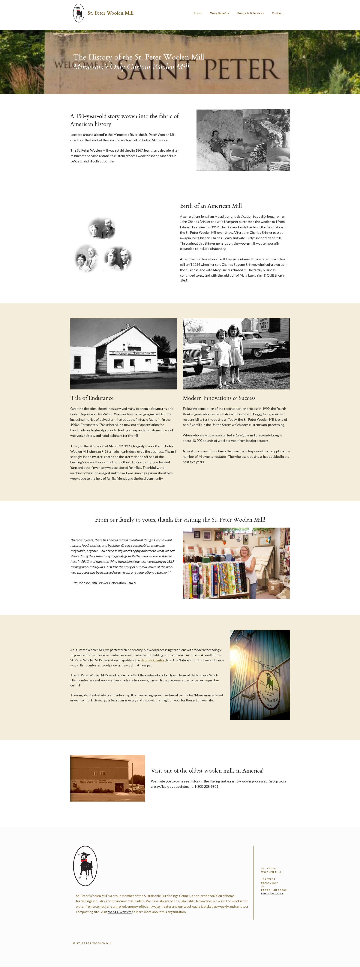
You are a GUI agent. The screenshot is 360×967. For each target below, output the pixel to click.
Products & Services (250, 13)
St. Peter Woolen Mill (111, 13)
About (198, 13)
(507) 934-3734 (272, 893)
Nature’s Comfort (153, 660)
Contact (277, 13)
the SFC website (120, 912)
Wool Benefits (219, 13)
